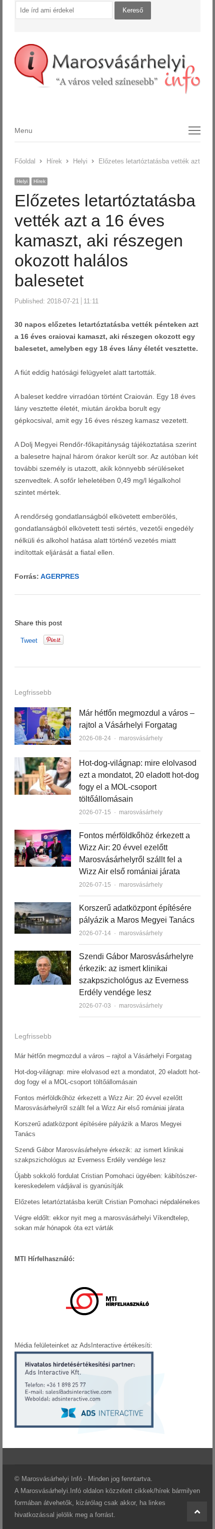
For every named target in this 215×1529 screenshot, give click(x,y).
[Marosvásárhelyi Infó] (107, 69)
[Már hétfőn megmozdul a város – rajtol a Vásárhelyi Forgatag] (42, 713)
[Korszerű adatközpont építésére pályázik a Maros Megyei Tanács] (42, 908)
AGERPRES (59, 576)
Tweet (29, 640)
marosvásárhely (140, 738)
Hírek (40, 181)
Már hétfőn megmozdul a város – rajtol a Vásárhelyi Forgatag (103, 1056)
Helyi (22, 181)
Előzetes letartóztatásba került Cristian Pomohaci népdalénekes (107, 1202)
